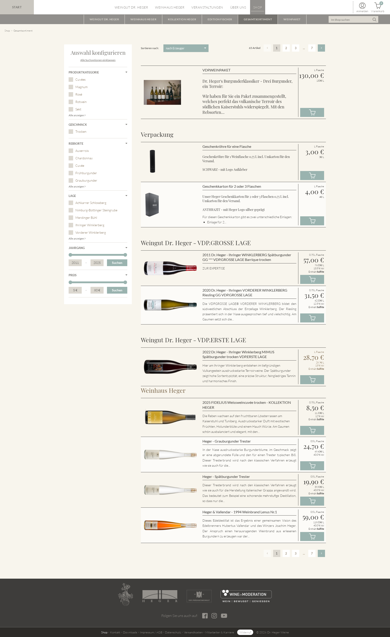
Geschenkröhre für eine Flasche (226, 146)
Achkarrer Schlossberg (90, 203)
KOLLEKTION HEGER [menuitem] (182, 19)
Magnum (81, 87)
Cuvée (79, 165)
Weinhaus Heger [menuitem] (169, 7)
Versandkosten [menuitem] (193, 632)
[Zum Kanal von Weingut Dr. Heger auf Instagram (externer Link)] (224, 615)
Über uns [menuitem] (238, 7)
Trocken (80, 131)
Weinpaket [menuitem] (292, 19)
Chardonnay (84, 158)
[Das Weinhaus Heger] (159, 596)
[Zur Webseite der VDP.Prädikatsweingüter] (199, 596)
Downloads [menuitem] (130, 632)
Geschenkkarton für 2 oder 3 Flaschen (231, 186)
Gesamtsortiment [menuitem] (258, 19)
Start (17, 7)
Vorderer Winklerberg (90, 232)
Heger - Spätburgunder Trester (226, 476)
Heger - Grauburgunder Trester (226, 441)
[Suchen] (374, 19)
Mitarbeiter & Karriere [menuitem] (219, 632)
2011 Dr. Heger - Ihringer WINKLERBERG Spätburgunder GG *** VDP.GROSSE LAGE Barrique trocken (246, 257)
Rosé (78, 94)
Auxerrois (82, 151)
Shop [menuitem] (257, 7)
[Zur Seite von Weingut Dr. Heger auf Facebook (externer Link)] (205, 616)
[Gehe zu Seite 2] (321, 48)
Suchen (117, 263)
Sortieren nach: (150, 48)
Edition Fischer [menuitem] (220, 19)
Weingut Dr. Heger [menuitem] (131, 7)
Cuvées (80, 79)
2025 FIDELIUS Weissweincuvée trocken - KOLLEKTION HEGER (246, 404)
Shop (7, 30)
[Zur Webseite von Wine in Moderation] (246, 596)
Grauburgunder (86, 180)
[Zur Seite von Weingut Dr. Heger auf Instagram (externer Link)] (214, 616)
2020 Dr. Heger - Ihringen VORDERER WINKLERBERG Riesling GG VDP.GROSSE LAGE (244, 292)
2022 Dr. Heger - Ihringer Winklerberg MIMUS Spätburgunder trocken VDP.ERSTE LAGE (238, 354)
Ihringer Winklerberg (89, 225)
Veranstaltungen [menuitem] (207, 7)
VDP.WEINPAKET (216, 70)
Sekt (78, 109)
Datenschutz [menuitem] (173, 632)
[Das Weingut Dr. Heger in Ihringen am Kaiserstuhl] (125, 594)
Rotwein (81, 102)
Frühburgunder (86, 173)
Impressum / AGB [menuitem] (151, 632)
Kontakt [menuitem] (115, 632)
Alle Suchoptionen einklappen (98, 60)
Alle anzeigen (77, 115)
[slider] (70, 255)
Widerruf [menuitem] (245, 632)
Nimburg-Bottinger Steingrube (96, 210)
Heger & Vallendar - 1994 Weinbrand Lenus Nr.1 (239, 512)
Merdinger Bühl (86, 217)
